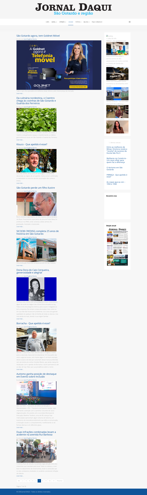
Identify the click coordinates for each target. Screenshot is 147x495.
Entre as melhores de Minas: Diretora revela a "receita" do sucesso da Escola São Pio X (117, 150)
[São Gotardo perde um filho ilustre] (37, 204)
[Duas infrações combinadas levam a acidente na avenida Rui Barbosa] (37, 451)
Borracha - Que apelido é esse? (33, 323)
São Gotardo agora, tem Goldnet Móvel (38, 35)
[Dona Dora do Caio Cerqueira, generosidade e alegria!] (37, 289)
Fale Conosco (97, 22)
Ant (19, 481)
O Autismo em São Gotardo (114, 168)
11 (53, 481)
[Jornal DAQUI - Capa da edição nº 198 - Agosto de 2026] (117, 247)
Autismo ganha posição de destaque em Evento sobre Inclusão (36, 375)
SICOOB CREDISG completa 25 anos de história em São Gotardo (37, 232)
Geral (54, 22)
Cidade (70, 22)
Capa (47, 22)
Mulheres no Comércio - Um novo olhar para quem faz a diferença (117, 160)
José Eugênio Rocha (30, 39)
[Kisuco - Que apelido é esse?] (37, 160)
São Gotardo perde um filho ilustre (35, 187)
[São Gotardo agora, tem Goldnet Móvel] (58, 65)
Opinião (62, 22)
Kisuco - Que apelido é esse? (31, 144)
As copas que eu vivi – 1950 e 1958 (116, 183)
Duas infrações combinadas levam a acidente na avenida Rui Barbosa (36, 433)
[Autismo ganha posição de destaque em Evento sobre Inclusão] (37, 393)
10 (49, 481)
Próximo (59, 481)
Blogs (86, 22)
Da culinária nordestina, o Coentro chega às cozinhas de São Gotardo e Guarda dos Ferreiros (36, 100)
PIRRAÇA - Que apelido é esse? (117, 176)
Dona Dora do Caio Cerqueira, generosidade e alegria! (32, 271)
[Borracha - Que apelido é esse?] (37, 339)
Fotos (78, 22)
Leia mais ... (20, 93)
